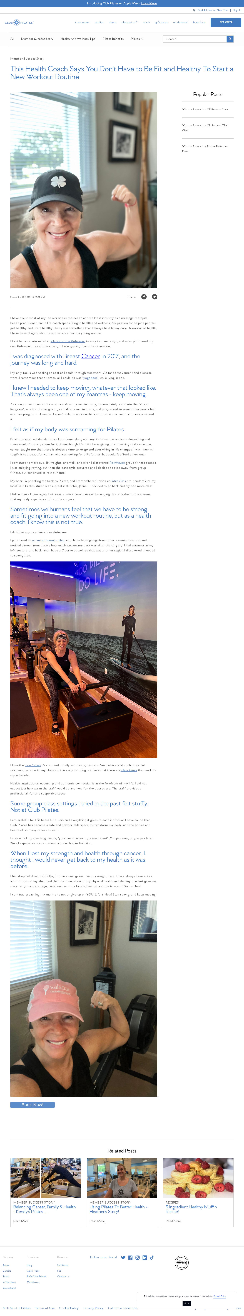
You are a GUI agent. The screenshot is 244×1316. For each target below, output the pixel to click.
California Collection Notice (128, 1308)
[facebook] (130, 1257)
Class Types (82, 22)
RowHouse (117, 463)
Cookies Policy (219, 1296)
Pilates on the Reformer (68, 341)
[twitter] (123, 1257)
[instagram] (137, 1257)
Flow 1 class (33, 765)
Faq (59, 1270)
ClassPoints (33, 1282)
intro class (118, 481)
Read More (21, 1221)
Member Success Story (37, 39)
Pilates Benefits (113, 39)
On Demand (180, 22)
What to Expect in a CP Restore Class (205, 109)
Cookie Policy (69, 1308)
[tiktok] (152, 1257)
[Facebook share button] (144, 297)
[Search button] (230, 39)
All (12, 39)
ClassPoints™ (130, 22)
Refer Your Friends (36, 1276)
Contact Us (63, 1276)
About (112, 22)
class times (129, 770)
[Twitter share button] (154, 297)
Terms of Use (45, 1308)
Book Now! (32, 1104)
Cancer (90, 356)
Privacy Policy (93, 1308)
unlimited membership (47, 540)
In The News (9, 1282)
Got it (187, 1303)
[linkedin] (145, 1257)
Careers (7, 1270)
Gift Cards (161, 22)
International (9, 1288)
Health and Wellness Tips (78, 39)
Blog (29, 1265)
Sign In (237, 10)
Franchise (199, 22)
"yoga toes (90, 378)
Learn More (149, 3)
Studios (99, 22)
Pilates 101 (137, 39)
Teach (146, 22)
